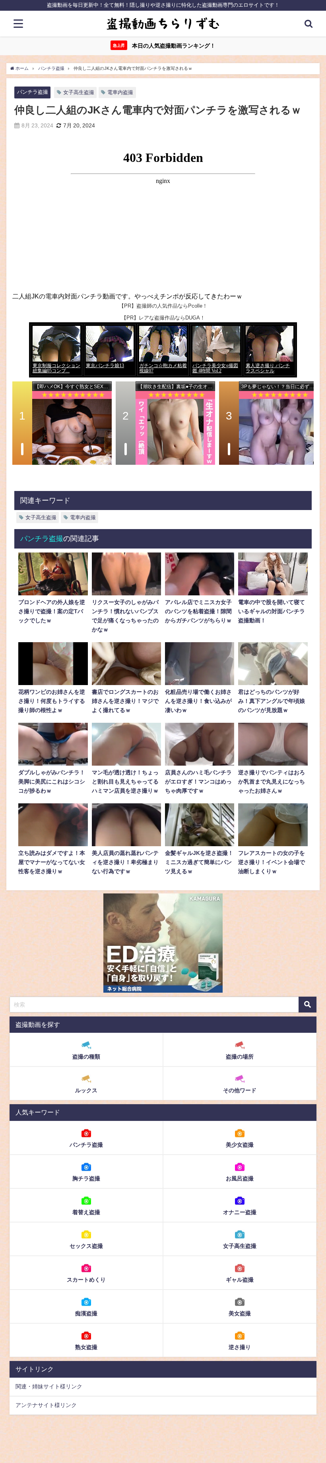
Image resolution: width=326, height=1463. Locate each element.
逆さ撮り (240, 1347)
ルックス (86, 1090)
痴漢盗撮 (86, 1313)
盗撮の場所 (240, 1056)
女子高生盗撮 (78, 92)
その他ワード (239, 1090)
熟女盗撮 (86, 1347)
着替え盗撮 (86, 1212)
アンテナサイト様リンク (46, 1405)
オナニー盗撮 (239, 1212)
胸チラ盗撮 (86, 1178)
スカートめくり (86, 1279)
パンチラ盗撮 (32, 91)
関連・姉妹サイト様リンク (49, 1386)
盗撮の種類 (86, 1056)
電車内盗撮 (120, 92)
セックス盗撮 (86, 1246)
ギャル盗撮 (240, 1279)
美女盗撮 (240, 1313)
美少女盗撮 (240, 1144)
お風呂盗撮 (240, 1178)
